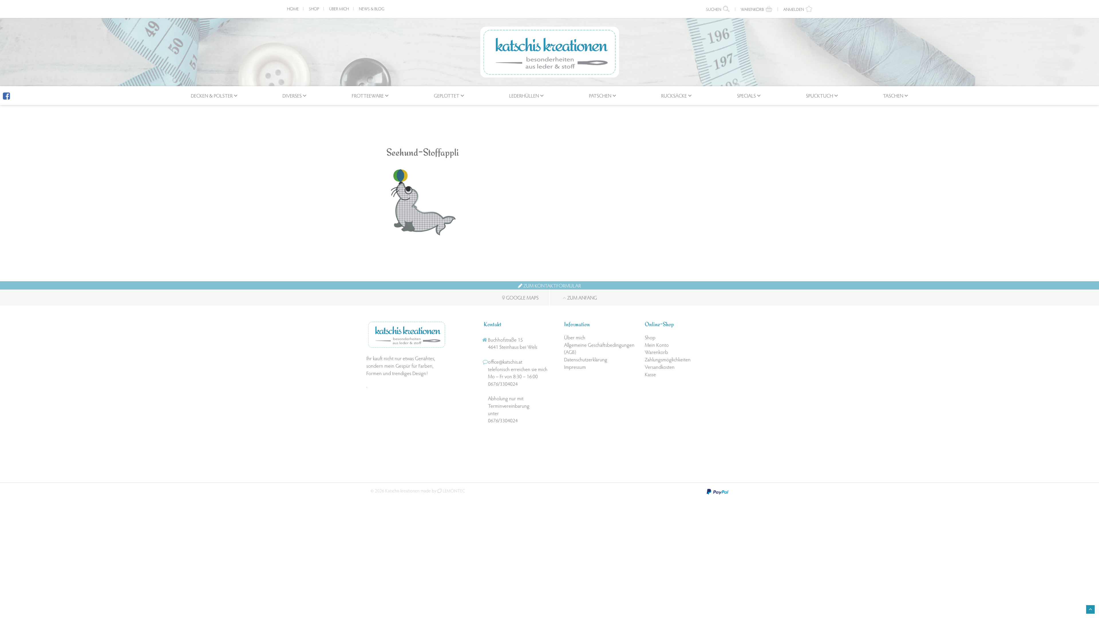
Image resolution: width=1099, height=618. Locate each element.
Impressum (575, 366)
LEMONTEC (453, 491)
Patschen (600, 95)
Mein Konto (657, 344)
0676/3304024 (503, 383)
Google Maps (522, 297)
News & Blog (371, 8)
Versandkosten (660, 366)
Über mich (339, 8)
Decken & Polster (212, 95)
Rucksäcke (674, 95)
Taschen (893, 95)
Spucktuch (819, 95)
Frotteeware (368, 95)
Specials (746, 95)
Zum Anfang (581, 297)
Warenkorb (656, 351)
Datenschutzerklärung (585, 359)
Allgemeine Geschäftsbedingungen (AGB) (599, 348)
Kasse (650, 374)
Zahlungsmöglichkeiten (668, 359)
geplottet (446, 95)
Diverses (292, 95)
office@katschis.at (505, 361)
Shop (314, 8)
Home (293, 8)
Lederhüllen (524, 95)
